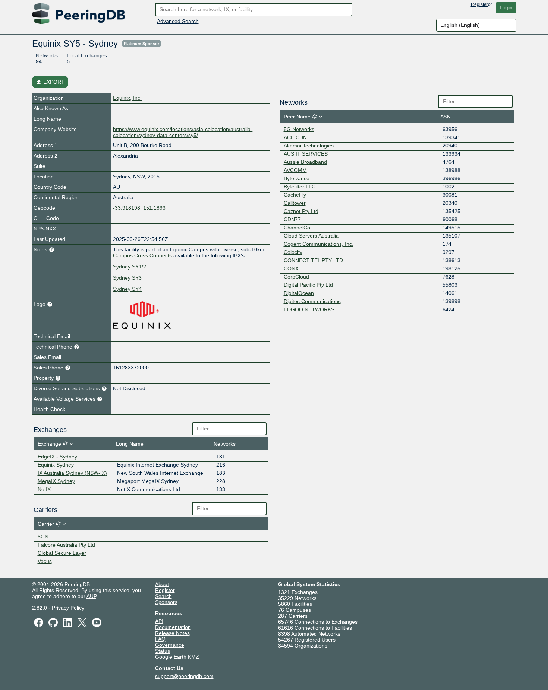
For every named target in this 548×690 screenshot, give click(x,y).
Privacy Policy (68, 608)
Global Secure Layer (62, 553)
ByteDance (296, 178)
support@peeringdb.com (184, 676)
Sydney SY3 (127, 278)
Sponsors (166, 602)
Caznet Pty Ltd (301, 211)
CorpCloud (296, 277)
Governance (169, 645)
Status (162, 651)
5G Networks (299, 129)
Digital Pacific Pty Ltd (308, 285)
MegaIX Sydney (56, 481)
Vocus (45, 561)
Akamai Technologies (309, 146)
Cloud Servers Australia (311, 236)
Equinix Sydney (56, 465)
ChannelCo (297, 227)
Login (506, 7)
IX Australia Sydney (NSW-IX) (72, 473)
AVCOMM (295, 170)
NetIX (44, 489)
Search (163, 596)
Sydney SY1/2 (129, 267)
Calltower (295, 203)
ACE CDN (295, 137)
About (162, 584)
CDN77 (292, 219)
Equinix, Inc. (127, 98)
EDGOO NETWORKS (309, 309)
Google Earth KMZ (177, 657)
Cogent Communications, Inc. (318, 244)
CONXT (293, 268)
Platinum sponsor (141, 43)
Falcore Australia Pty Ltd (66, 545)
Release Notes (172, 633)
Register (479, 4)
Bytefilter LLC (299, 187)
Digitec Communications (312, 301)
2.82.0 (39, 608)
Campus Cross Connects (142, 255)
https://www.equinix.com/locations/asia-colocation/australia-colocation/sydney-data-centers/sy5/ (182, 132)
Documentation (173, 627)
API (159, 621)
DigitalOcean (299, 293)
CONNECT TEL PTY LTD (313, 260)
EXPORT (50, 82)
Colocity (293, 252)
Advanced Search (178, 21)
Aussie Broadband (305, 162)
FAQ (160, 639)
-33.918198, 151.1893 (139, 208)
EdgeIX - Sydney (57, 457)
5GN (43, 537)
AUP (91, 596)
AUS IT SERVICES (306, 154)
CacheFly (295, 195)
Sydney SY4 (127, 289)
